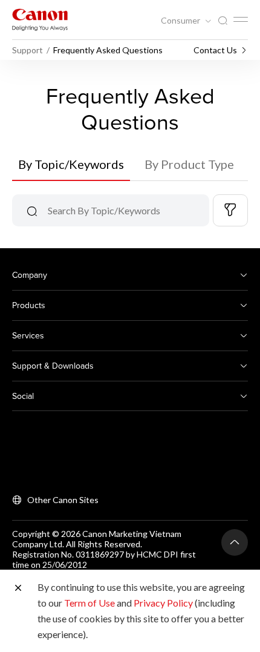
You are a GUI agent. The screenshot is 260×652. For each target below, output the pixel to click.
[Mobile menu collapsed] (240, 19)
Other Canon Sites (63, 500)
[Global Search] (222, 21)
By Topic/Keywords (71, 164)
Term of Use (89, 602)
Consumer (181, 20)
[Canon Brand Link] (40, 19)
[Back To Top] (234, 542)
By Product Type (189, 164)
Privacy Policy (163, 602)
